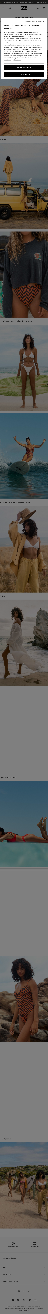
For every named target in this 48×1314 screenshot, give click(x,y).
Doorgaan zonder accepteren (34, 21)
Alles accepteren (24, 74)
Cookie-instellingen (24, 68)
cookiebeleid (7, 60)
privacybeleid (17, 60)
